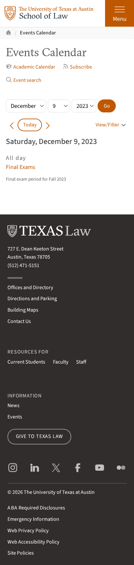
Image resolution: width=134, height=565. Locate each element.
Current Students (26, 362)
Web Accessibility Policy (33, 542)
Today (30, 124)
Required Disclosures (36, 507)
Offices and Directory (30, 287)
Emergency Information (33, 519)
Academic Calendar (34, 67)
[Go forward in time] (48, 125)
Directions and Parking (32, 298)
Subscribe (81, 67)
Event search (27, 80)
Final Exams (20, 167)
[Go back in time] (12, 125)
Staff (81, 362)
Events (14, 416)
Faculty (61, 362)
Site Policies (20, 553)
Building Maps (22, 310)
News (13, 405)
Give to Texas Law (39, 436)
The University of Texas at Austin (59, 492)
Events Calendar (38, 32)
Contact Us (19, 321)
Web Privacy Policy (28, 530)
